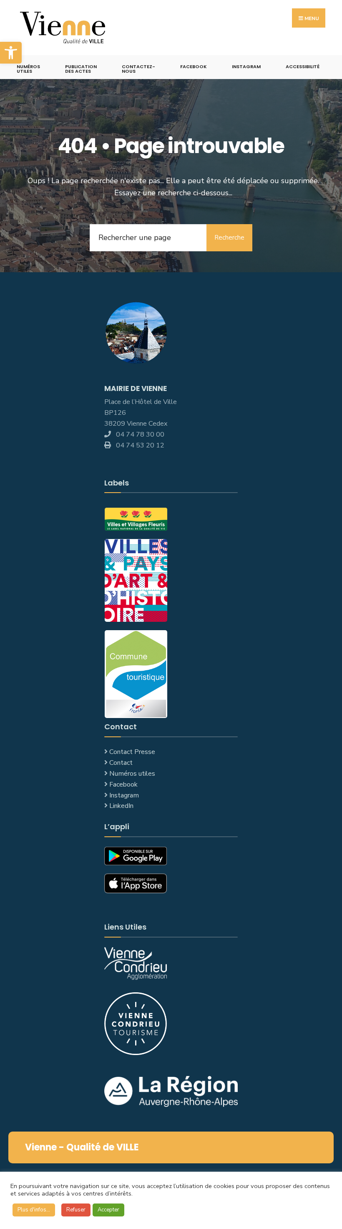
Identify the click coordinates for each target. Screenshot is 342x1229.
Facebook (193, 66)
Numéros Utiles (28, 68)
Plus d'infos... (34, 1210)
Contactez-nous (138, 68)
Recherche (229, 237)
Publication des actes (81, 68)
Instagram (246, 66)
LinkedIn (121, 805)
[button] (11, 53)
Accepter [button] (108, 1210)
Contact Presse (132, 751)
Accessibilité (302, 66)
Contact (121, 762)
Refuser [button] (76, 1210)
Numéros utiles (132, 773)
